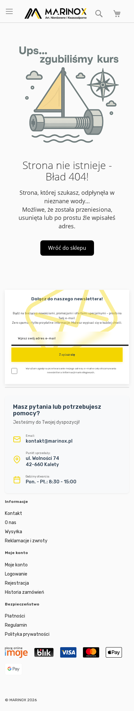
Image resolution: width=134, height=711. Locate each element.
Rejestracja (17, 583)
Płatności (15, 616)
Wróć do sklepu (67, 247)
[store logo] (55, 13)
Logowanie (16, 574)
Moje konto (16, 565)
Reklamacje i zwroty (26, 541)
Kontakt (13, 513)
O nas (10, 522)
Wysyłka (13, 531)
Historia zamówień (24, 592)
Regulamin (16, 625)
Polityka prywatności (27, 634)
